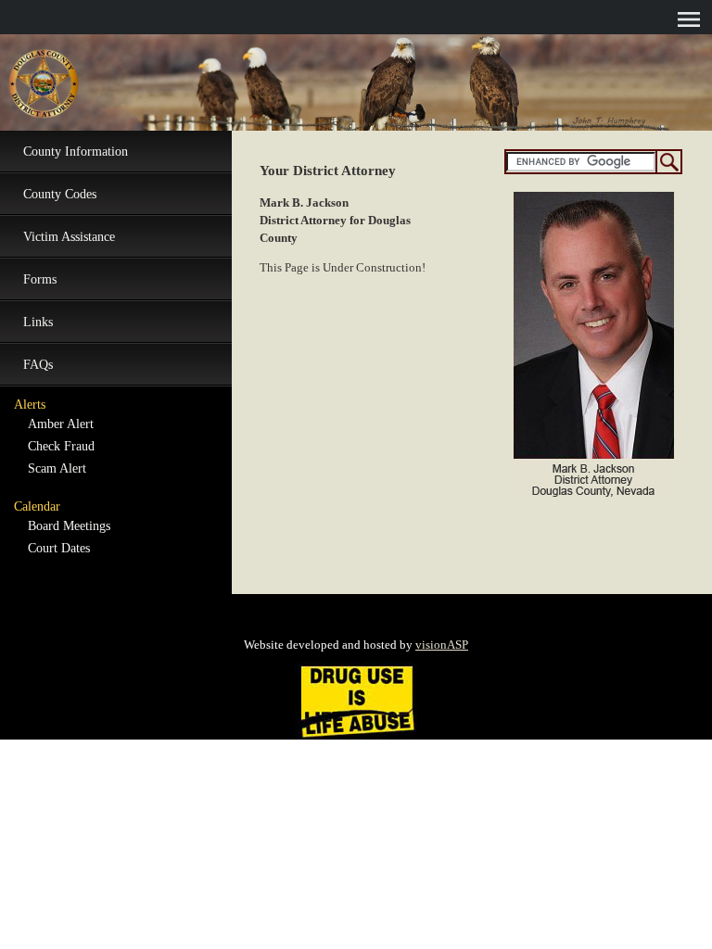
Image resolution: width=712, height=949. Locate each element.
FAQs (38, 365)
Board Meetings (69, 526)
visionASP (441, 645)
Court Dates (59, 548)
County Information (75, 151)
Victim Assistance (69, 237)
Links (38, 322)
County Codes (59, 194)
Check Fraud (61, 446)
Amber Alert (61, 424)
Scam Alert (57, 468)
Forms (40, 279)
